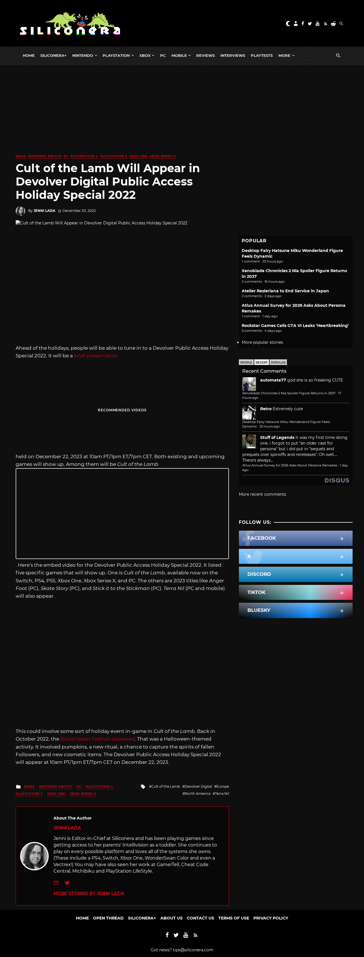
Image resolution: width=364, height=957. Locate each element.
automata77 (273, 380)
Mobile (179, 55)
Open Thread (108, 918)
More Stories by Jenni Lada (88, 893)
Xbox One (138, 156)
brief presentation (96, 355)
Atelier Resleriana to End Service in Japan (285, 290)
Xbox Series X (163, 156)
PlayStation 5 (113, 156)
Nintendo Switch (44, 156)
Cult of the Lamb (165, 786)
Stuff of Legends (277, 437)
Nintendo (82, 55)
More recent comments (262, 494)
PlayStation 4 (84, 156)
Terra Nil (222, 793)
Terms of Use (233, 918)
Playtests (262, 55)
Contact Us (200, 918)
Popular (278, 362)
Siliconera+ (53, 55)
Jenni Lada (44, 211)
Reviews (205, 55)
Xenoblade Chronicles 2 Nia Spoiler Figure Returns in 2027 (289, 393)
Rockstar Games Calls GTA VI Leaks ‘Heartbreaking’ (295, 325)
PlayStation (116, 55)
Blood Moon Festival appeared (97, 739)
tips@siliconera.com (193, 949)
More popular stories (262, 342)
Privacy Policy (270, 918)
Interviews (232, 55)
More (284, 55)
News (21, 156)
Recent (262, 362)
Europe (222, 786)
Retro (266, 408)
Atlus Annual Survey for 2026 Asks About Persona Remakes (289, 465)
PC (163, 55)
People (246, 362)
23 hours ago (269, 426)
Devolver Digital (198, 786)
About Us (171, 918)
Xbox (144, 55)
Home (29, 55)
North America (197, 793)
